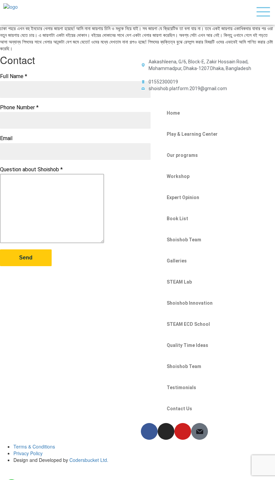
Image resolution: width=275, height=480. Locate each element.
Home (173, 113)
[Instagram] (166, 431)
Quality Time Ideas (187, 345)
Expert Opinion (183, 197)
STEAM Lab (179, 282)
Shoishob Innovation (190, 303)
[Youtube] (182, 431)
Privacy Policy (28, 453)
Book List (177, 218)
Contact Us (179, 408)
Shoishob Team (184, 239)
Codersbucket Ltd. (88, 460)
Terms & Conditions (34, 446)
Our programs (182, 155)
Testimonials (181, 387)
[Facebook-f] (149, 431)
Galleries (177, 260)
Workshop (178, 176)
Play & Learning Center (192, 134)
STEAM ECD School (188, 324)
